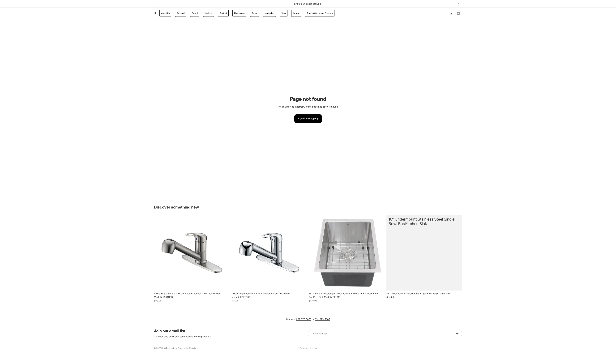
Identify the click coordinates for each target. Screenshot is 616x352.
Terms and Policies (308, 348)
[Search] (154, 13)
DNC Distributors (169, 348)
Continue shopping (308, 118)
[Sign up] (457, 333)
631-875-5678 (303, 319)
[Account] (451, 13)
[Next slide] (458, 3)
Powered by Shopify (187, 348)
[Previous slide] (155, 3)
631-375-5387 (322, 319)
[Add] (224, 285)
